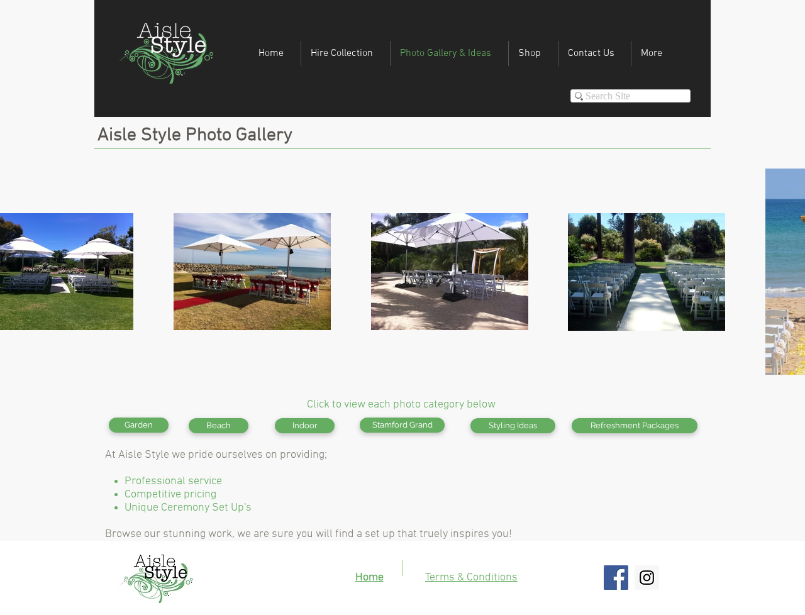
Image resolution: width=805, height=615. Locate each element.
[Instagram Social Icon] (647, 577)
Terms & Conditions (471, 577)
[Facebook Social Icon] (616, 577)
